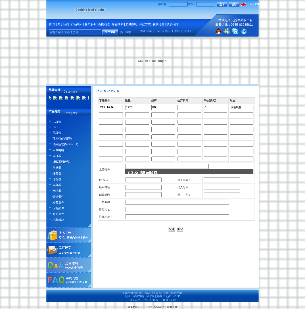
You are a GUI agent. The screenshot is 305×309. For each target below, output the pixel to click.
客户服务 (90, 24)
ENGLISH (253, 4)
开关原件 (58, 214)
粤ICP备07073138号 (140, 307)
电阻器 (56, 190)
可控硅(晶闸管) (62, 138)
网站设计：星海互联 (165, 307)
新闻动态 (104, 24)
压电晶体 (58, 208)
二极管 (56, 121)
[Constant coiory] (59, 98)
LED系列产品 (61, 161)
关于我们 (63, 24)
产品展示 (77, 24)
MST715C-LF (163, 31)
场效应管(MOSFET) (65, 144)
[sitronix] (76, 98)
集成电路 (58, 150)
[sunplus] (88, 98)
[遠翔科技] (53, 98)
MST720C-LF (146, 31)
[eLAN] (71, 98)
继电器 (56, 173)
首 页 (52, 24)
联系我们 (172, 24)
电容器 (56, 185)
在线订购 (158, 24)
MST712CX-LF (182, 31)
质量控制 (131, 24)
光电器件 (58, 202)
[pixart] (65, 98)
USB (55, 127)
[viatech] (82, 98)
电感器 (56, 167)
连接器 (56, 156)
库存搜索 (117, 24)
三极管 (56, 132)
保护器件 (58, 196)
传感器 (56, 179)
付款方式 (145, 24)
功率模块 (58, 219)
